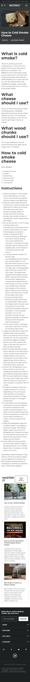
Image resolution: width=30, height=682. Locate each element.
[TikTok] (26, 650)
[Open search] (5, 5)
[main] (15, 303)
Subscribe (23, 619)
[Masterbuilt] (15, 5)
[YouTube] (19, 650)
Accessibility (5, 670)
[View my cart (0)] (26, 5)
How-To (5, 40)
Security (11, 670)
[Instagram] (4, 650)
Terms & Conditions (12, 668)
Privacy (4, 668)
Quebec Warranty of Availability (17, 671)
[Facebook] (11, 650)
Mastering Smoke (17, 40)
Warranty (21, 668)
